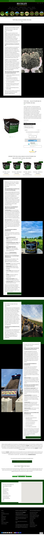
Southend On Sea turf (32, 454)
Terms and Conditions (4, 522)
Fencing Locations (32, 526)
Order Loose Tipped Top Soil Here (33, 437)
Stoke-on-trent (28, 476)
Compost (18, 8)
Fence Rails (31, 520)
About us (2, 512)
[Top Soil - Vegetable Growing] (17, 166)
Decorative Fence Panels (34, 512)
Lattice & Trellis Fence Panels (34, 515)
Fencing (29, 7)
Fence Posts (32, 519)
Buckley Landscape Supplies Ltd (25, 534)
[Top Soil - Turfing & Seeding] (38, 166)
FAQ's (2, 515)
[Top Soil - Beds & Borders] (27, 166)
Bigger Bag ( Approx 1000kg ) (28, 125)
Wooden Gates (32, 523)
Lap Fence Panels (32, 518)
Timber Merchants (32, 8)
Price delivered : (32, 140)
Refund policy (3, 519)
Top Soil (16, 7)
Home (10, 7)
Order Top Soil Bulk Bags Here (13, 293)
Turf (12, 7)
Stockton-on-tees (22, 476)
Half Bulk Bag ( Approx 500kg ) (28, 127)
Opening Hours (3, 516)
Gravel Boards (32, 522)
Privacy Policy (3, 518)
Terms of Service (4, 523)
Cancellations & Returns (5, 513)
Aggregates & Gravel (22, 7)
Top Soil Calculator (12, 252)
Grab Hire (33, 7)
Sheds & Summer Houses (12, 8)
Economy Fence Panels (33, 525)
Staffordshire (15, 476)
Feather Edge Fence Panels (34, 516)
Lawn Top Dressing (25, 8)
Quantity (26, 130)
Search (2, 520)
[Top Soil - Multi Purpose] (6, 166)
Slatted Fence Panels (33, 513)
